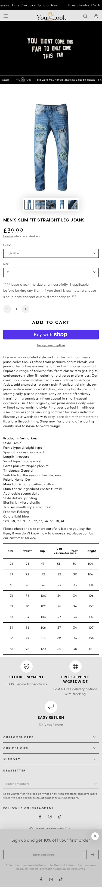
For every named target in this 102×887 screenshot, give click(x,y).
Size (6, 264)
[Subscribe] (96, 784)
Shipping (8, 236)
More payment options (51, 345)
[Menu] (5, 16)
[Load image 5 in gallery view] (73, 204)
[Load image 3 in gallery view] (51, 204)
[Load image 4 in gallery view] (62, 204)
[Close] (95, 836)
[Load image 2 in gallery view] (40, 204)
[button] (85, 16)
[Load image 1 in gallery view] (29, 204)
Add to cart (51, 322)
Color (7, 245)
